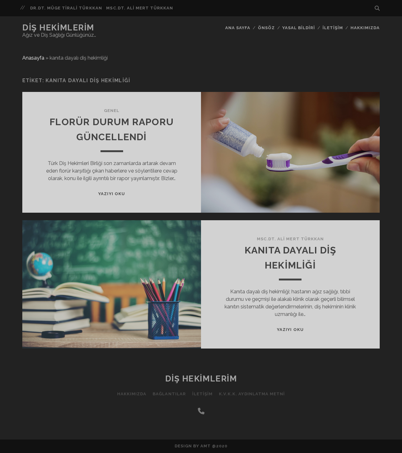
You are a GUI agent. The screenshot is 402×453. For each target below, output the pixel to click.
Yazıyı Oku (111, 193)
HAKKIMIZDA (365, 27)
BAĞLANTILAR (169, 394)
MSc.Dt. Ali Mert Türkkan (139, 8)
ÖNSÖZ (266, 27)
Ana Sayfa (237, 27)
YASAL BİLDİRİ (298, 27)
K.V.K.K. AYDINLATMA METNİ (252, 394)
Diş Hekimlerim (58, 27)
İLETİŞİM (333, 27)
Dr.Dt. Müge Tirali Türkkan (66, 8)
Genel (111, 110)
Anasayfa (33, 58)
